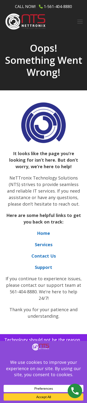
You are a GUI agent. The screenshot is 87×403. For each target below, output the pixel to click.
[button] (80, 22)
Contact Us (43, 256)
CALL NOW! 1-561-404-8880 (43, 6)
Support (43, 267)
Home (43, 233)
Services (43, 244)
